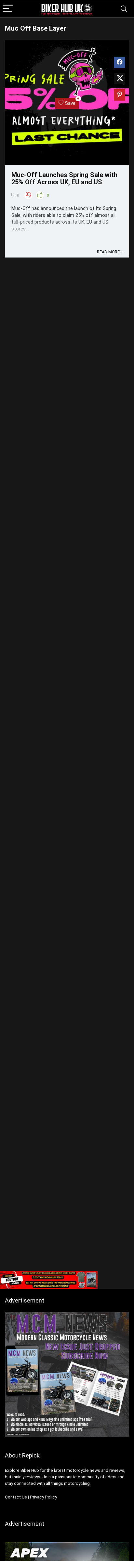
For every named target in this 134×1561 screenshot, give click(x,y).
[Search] (124, 9)
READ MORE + (110, 251)
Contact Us (16, 1497)
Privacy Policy (43, 1497)
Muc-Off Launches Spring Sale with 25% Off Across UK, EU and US (64, 178)
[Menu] (8, 9)
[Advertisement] (67, 1197)
